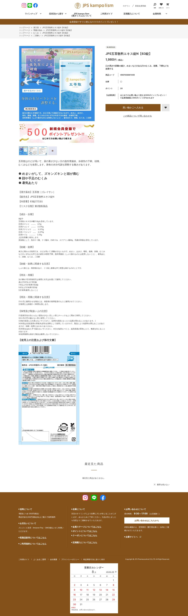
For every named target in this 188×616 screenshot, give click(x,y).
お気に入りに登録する (165, 107)
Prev (22, 84)
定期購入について (132, 13)
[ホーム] (24, 27)
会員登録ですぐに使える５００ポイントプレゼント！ (94, 22)
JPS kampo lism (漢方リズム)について (81, 14)
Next (91, 84)
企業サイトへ (132, 537)
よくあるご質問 (39, 559)
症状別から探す (56, 13)
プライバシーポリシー (70, 559)
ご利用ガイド (106, 13)
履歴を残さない (163, 484)
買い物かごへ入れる (133, 107)
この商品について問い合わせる (137, 116)
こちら (43, 537)
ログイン (126, 6)
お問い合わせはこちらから (147, 520)
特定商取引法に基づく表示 (94, 559)
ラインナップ (31, 13)
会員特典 (157, 13)
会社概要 (53, 559)
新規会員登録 (140, 6)
